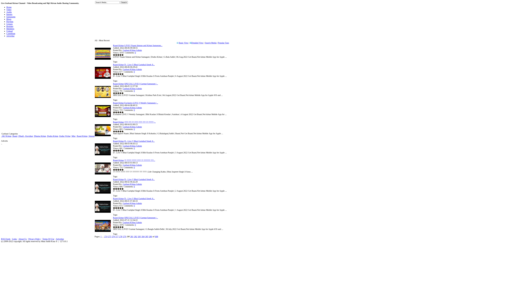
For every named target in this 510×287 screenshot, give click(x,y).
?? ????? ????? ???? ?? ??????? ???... (139, 160)
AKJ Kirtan (6, 136)
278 (120, 236)
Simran (91, 136)
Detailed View (197, 43)
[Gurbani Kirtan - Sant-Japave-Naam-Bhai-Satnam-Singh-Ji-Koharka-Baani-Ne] (103, 135)
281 (131, 236)
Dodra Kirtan (52, 136)
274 (105, 236)
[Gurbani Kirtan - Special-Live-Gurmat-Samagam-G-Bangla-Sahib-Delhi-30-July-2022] (103, 231)
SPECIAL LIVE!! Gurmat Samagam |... (141, 84)
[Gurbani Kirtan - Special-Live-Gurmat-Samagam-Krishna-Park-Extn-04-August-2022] (103, 97)
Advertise (60, 239)
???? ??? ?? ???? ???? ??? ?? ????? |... (140, 122)
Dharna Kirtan (39, 136)
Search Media (210, 43)
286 (150, 236)
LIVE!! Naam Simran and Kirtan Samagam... (143, 45)
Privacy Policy (34, 239)
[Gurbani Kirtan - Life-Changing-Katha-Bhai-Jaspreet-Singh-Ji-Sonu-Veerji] (103, 174)
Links (14, 239)
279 (124, 236)
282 (135, 236)
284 (143, 236)
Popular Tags (223, 43)
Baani (14, 136)
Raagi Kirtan (82, 136)
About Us (22, 239)
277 (117, 236)
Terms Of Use (48, 239)
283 (139, 236)
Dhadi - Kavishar (25, 136)
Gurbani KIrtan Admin (132, 50)
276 (113, 236)
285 (146, 236)
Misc (73, 136)
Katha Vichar (65, 136)
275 (109, 236)
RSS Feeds (5, 239)
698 (156, 236)
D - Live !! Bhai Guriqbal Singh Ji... (139, 65)
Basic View (183, 43)
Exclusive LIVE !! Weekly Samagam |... (141, 103)
